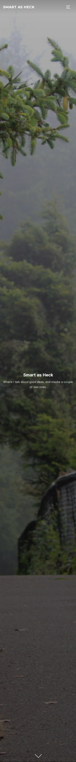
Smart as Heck (18, 7)
